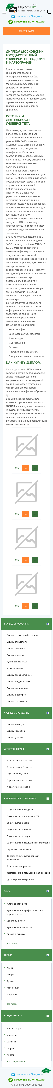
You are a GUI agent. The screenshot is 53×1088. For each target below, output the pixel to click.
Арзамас (11, 981)
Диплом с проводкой (17, 701)
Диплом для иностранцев (19, 675)
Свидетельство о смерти (18, 836)
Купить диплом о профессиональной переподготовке (25, 912)
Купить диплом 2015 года (19, 928)
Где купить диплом (16, 921)
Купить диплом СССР (17, 662)
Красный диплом (15, 668)
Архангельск (13, 988)
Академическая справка (18, 787)
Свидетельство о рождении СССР (23, 816)
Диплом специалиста (17, 642)
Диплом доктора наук (17, 688)
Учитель (10, 1055)
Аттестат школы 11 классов (19, 761)
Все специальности (16, 1062)
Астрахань (12, 995)
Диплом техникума (16, 724)
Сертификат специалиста (19, 849)
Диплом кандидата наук (18, 682)
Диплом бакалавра (16, 649)
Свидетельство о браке (18, 823)
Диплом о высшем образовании (22, 635)
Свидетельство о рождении (20, 810)
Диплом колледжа (16, 731)
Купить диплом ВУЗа (17, 904)
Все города (12, 1004)
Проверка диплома (16, 934)
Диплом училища (15, 738)
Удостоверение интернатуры (20, 880)
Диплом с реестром (16, 695)
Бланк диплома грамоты (18, 866)
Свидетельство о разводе (19, 830)
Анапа (10, 968)
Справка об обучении (17, 774)
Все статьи (12, 944)
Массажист (12, 1035)
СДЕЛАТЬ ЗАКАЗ (26, 31)
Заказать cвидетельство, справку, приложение (23, 858)
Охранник (11, 1042)
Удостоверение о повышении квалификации (28, 873)
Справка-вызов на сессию (19, 780)
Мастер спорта (14, 1029)
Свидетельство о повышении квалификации (28, 843)
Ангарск (10, 975)
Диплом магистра (15, 655)
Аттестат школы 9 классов (19, 767)
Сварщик (11, 1048)
